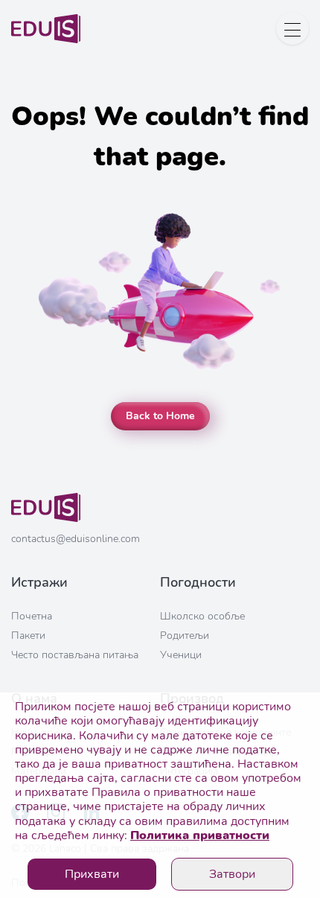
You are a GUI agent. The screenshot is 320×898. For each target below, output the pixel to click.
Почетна (31, 616)
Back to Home (160, 416)
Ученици (181, 655)
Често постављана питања (74, 655)
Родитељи (184, 635)
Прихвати (92, 874)
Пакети (28, 635)
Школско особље (202, 616)
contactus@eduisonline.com (75, 539)
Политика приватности (199, 835)
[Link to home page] (45, 519)
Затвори (232, 874)
